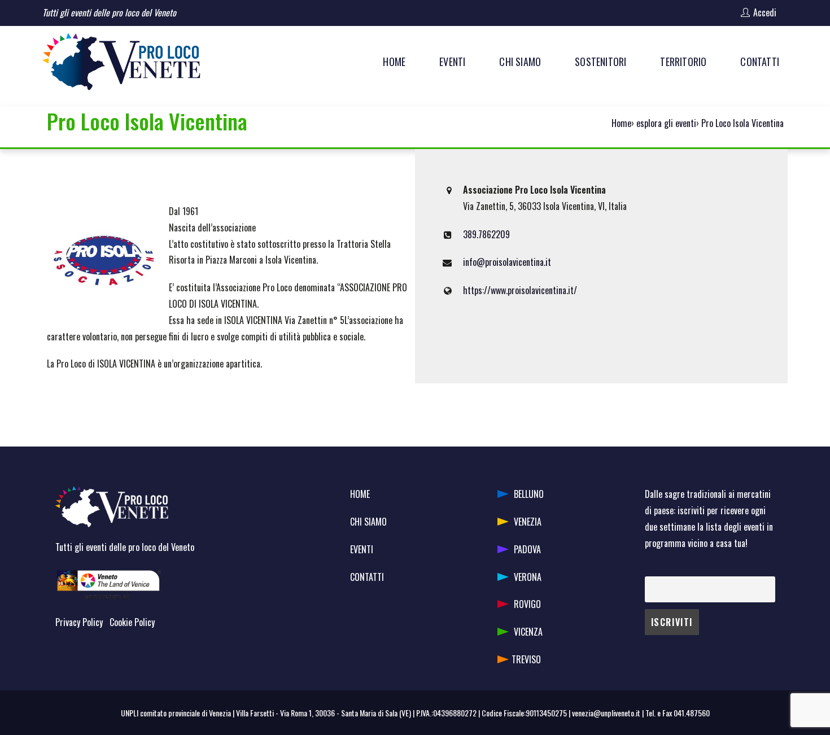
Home (621, 123)
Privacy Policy (79, 622)
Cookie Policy (132, 622)
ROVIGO (527, 604)
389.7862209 (486, 234)
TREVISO (526, 659)
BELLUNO (529, 494)
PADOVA (527, 549)
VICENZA (528, 631)
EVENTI (361, 549)
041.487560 (692, 713)
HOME (360, 494)
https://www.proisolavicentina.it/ (520, 290)
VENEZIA (527, 521)
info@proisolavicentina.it (507, 262)
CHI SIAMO (368, 521)
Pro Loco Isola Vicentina (742, 123)
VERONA (527, 577)
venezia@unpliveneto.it (606, 713)
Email (653, 568)
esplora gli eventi (666, 123)
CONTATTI (367, 577)
